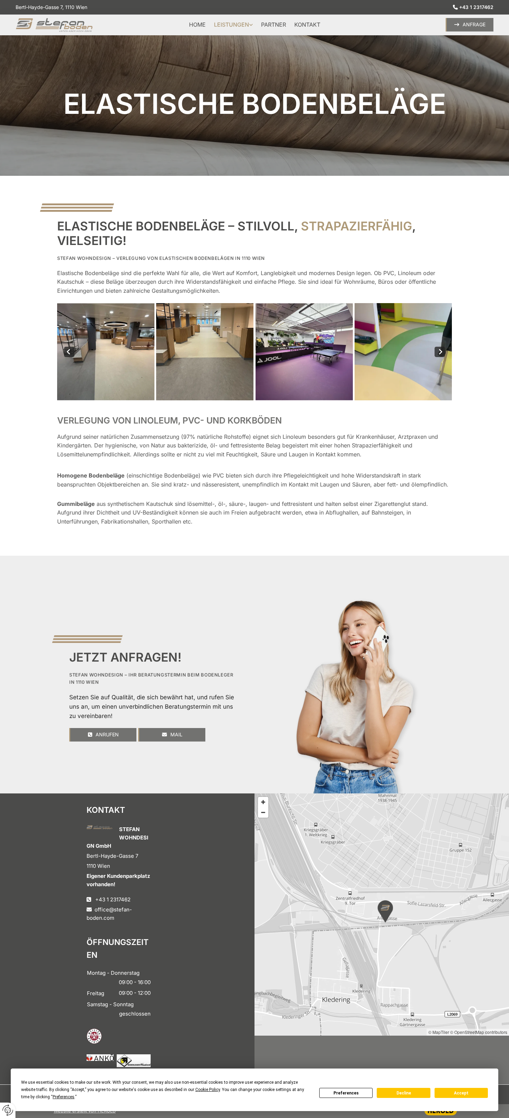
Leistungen (231, 24)
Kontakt (307, 24)
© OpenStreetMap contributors (478, 1032)
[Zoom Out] (263, 812)
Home (197, 24)
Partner (273, 24)
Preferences (346, 1093)
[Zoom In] (263, 802)
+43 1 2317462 (476, 7)
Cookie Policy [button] (207, 1089)
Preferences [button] (63, 1096)
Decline (403, 1093)
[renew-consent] (8, 1110)
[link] (233, 24)
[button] (469, 24)
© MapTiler (438, 1032)
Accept (461, 1093)
